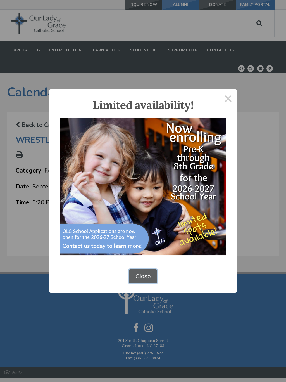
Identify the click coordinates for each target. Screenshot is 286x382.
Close (143, 276)
